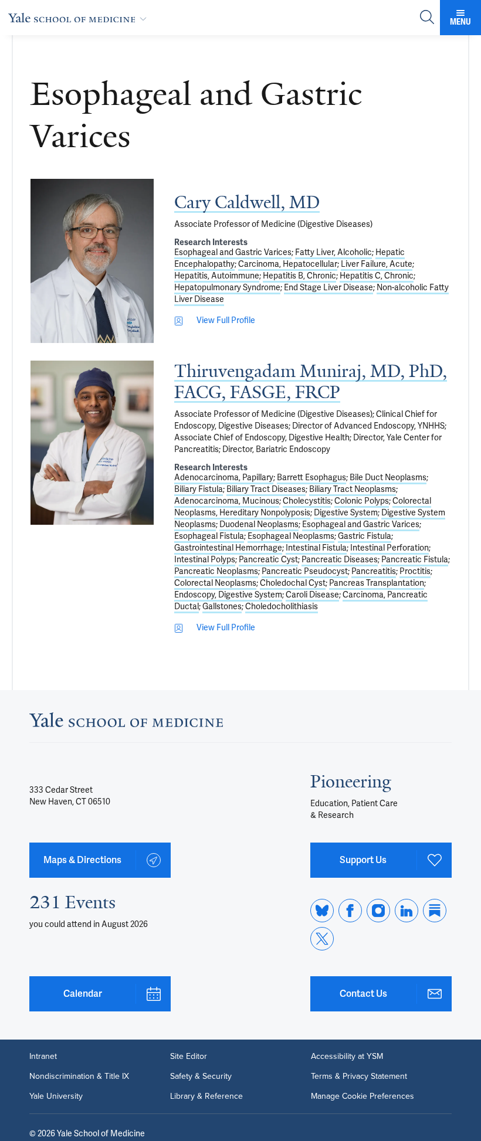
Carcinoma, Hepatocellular (287, 264)
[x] (322, 938)
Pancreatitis (373, 571)
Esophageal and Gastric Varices (233, 252)
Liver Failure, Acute (376, 264)
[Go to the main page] (80, 17)
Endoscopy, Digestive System (228, 595)
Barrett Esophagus (311, 478)
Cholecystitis (307, 501)
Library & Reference (206, 1096)
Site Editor (188, 1056)
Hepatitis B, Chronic (299, 276)
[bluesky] (322, 910)
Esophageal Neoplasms (291, 536)
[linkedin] (406, 910)
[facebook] (350, 910)
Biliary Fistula (198, 489)
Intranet (43, 1056)
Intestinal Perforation (389, 548)
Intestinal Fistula (316, 548)
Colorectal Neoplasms (215, 583)
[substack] (434, 910)
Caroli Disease (312, 595)
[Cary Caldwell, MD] (92, 261)
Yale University (56, 1096)
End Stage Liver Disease (328, 288)
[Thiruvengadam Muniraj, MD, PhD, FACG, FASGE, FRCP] (92, 443)
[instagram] (378, 910)
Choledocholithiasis (281, 607)
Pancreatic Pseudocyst (305, 571)
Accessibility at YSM (347, 1056)
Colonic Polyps (361, 501)
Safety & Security (201, 1076)
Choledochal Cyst (293, 583)
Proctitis (415, 571)
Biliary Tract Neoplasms (352, 489)
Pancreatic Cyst (268, 560)
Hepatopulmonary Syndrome (227, 288)
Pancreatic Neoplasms (216, 571)
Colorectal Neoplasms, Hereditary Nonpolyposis (302, 507)
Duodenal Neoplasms (259, 524)
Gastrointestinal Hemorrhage (228, 548)
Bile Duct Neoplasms (388, 478)
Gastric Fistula (364, 536)
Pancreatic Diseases (340, 560)
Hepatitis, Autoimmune (216, 276)
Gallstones (222, 607)
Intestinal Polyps (204, 560)
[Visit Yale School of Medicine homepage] (126, 723)
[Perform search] (427, 18)
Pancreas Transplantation (376, 583)
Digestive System (346, 513)
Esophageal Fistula (209, 536)
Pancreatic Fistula (414, 560)
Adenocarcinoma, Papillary (223, 478)
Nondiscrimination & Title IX (79, 1076)
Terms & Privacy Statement (359, 1076)
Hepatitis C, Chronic (377, 276)
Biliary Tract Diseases (266, 489)
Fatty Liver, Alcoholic (333, 252)
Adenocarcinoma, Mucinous (226, 501)
